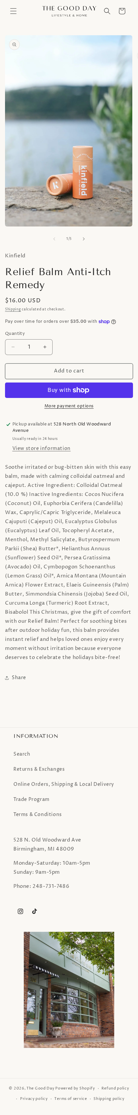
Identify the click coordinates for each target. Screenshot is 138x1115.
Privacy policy (34, 1098)
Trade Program (31, 799)
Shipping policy (109, 1098)
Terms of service (70, 1098)
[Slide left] (54, 239)
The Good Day (40, 1088)
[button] (13, 11)
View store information (41, 448)
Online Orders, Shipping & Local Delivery (63, 784)
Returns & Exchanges (39, 769)
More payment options (69, 406)
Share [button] (19, 677)
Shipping (13, 309)
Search (21, 754)
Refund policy (115, 1088)
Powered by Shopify (75, 1088)
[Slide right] (83, 239)
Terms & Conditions (37, 814)
